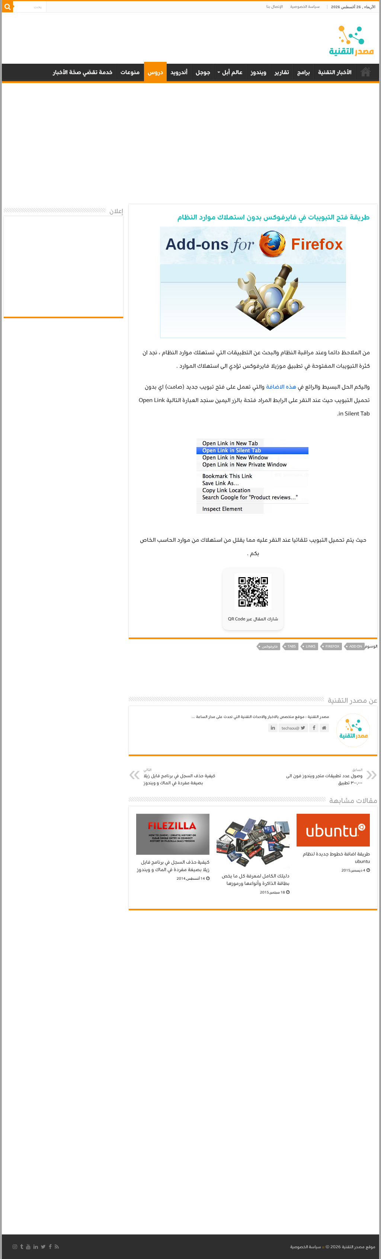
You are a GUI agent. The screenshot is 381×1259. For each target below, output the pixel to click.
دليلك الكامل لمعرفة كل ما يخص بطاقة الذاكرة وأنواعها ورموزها (255, 879)
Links (311, 646)
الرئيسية (365, 71)
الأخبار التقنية (335, 72)
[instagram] (15, 1246)
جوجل (203, 72)
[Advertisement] (190, 144)
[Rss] (57, 1246)
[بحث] (7, 6)
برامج (303, 72)
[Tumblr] (21, 1246)
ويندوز (258, 72)
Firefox (332, 646)
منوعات (130, 72)
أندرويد (179, 72)
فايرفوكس (270, 646)
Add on (355, 646)
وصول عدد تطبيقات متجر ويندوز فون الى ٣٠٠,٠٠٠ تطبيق (324, 777)
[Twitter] (43, 1246)
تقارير (282, 72)
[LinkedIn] (36, 1246)
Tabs (292, 646)
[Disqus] (253, 1018)
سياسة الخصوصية (305, 7)
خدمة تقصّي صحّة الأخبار (82, 72)
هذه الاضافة (281, 386)
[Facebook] (50, 1246)
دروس (155, 72)
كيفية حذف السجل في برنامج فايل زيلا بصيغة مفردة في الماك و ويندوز (179, 777)
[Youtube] (28, 1246)
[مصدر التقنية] (351, 39)
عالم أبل (232, 72)
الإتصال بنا (274, 7)
